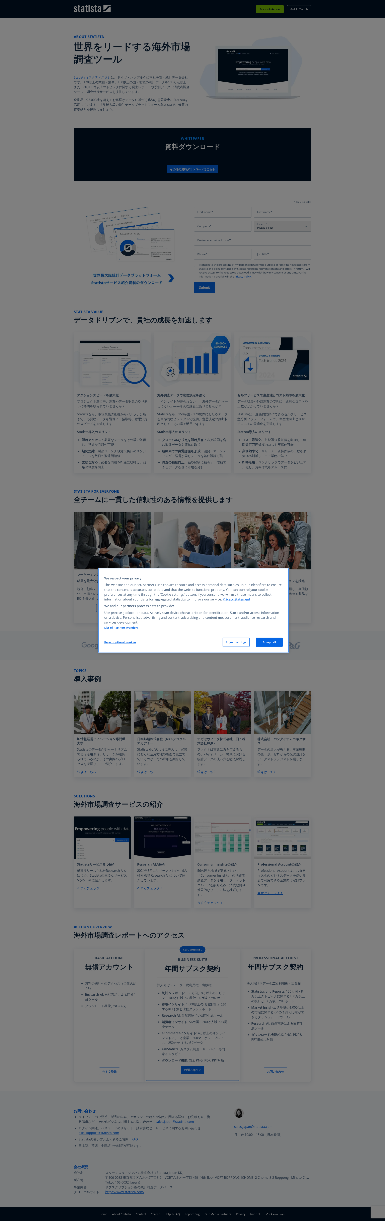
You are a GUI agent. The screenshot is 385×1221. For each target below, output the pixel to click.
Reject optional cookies (120, 642)
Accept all (269, 642)
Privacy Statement (236, 599)
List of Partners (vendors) (121, 628)
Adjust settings (236, 642)
